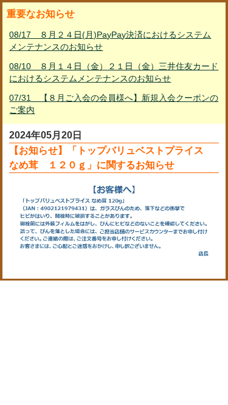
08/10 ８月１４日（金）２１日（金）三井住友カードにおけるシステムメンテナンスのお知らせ (113, 72)
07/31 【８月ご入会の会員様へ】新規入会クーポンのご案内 (113, 104)
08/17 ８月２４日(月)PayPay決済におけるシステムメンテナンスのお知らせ (110, 41)
